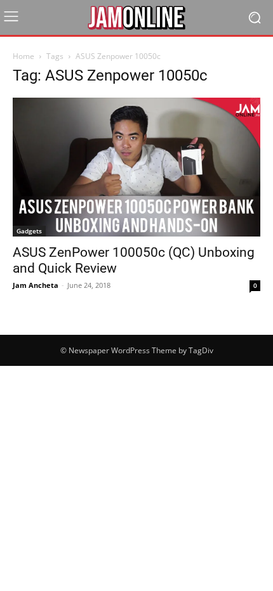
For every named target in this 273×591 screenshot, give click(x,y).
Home (23, 56)
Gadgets (29, 230)
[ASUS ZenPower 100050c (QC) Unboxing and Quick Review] (136, 167)
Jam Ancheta (35, 285)
